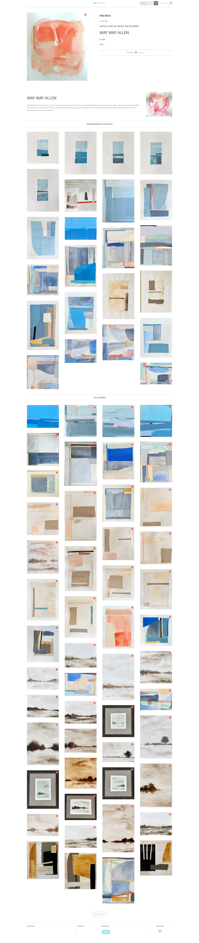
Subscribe (163, 3)
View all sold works (99, 914)
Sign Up (106, 932)
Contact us (141, 52)
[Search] (156, 3)
